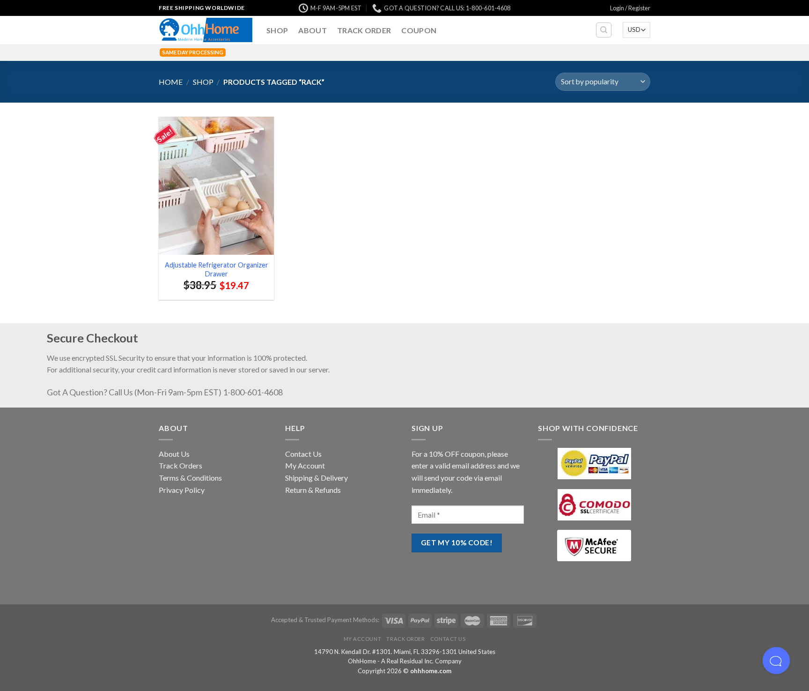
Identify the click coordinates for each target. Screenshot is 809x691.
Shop (277, 30)
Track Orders (180, 465)
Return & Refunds (313, 489)
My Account (305, 465)
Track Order (364, 30)
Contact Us (303, 453)
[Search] (603, 29)
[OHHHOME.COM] (205, 30)
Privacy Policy (182, 489)
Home (171, 81)
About (312, 30)
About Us (174, 453)
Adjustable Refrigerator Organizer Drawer (216, 269)
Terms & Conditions (190, 477)
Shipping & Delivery (316, 477)
